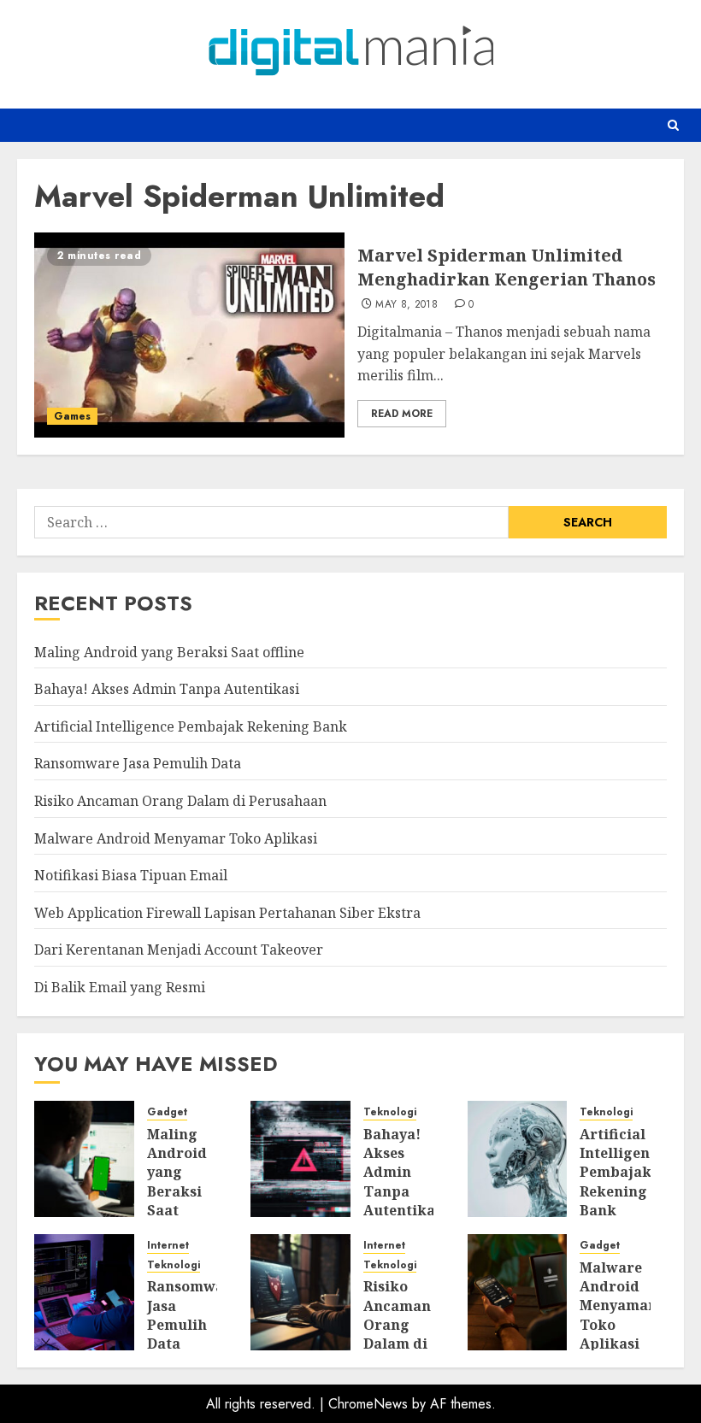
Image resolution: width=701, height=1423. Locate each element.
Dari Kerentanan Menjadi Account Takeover (178, 949)
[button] (673, 125)
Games (72, 416)
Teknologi (389, 1112)
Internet (168, 1245)
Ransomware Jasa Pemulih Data (137, 763)
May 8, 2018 (406, 305)
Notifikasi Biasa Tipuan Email (130, 875)
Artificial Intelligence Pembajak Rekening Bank (190, 726)
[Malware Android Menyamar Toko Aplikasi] (518, 1292)
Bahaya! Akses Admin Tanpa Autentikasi (166, 688)
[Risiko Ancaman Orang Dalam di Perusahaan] (300, 1292)
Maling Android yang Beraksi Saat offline (169, 652)
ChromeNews (368, 1404)
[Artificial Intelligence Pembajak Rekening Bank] (518, 1159)
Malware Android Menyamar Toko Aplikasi (175, 838)
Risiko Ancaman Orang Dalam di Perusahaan (180, 800)
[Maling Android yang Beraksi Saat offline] (84, 1159)
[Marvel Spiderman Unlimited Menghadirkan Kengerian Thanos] (189, 335)
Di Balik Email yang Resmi (119, 987)
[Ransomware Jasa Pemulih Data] (84, 1292)
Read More (402, 413)
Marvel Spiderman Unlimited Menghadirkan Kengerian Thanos (506, 267)
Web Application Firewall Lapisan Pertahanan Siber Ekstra (227, 912)
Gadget (167, 1112)
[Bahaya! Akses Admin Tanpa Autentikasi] (300, 1159)
